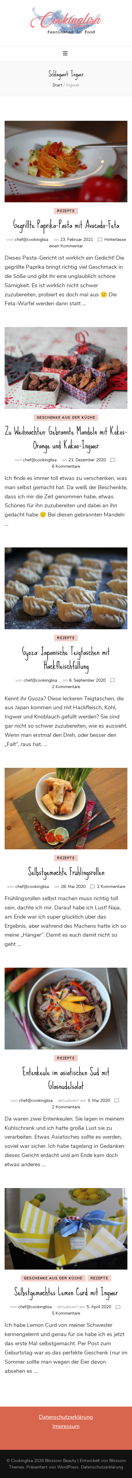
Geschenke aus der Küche (66, 417)
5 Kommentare (66, 1313)
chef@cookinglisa (31, 239)
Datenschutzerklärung (66, 1417)
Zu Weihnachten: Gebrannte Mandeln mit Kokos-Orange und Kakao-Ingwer (66, 438)
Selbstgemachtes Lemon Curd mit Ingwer (66, 1292)
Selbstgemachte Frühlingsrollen (66, 872)
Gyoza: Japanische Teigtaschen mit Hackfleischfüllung (66, 659)
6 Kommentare (66, 466)
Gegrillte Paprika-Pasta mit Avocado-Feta (66, 225)
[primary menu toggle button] (66, 54)
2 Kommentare (66, 687)
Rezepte (66, 211)
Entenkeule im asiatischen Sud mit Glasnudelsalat (66, 1079)
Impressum (66, 1426)
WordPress (68, 1467)
